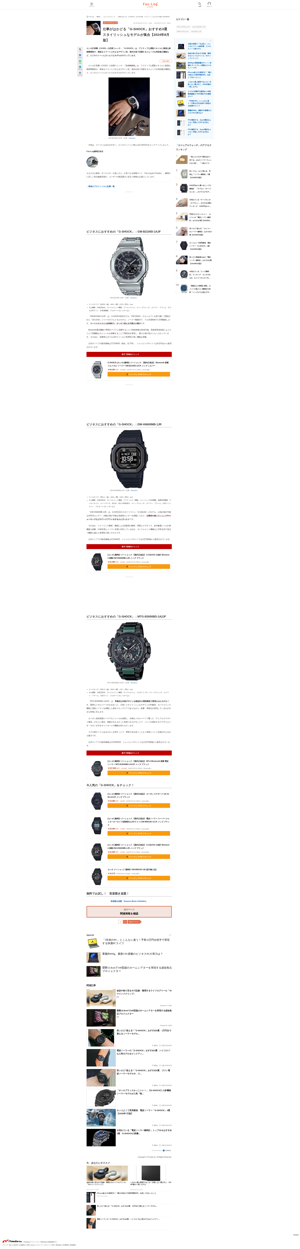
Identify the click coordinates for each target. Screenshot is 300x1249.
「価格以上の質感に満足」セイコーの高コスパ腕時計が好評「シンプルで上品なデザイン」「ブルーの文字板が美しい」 (200, 292)
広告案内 (22, 1245)
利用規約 (296, 1235)
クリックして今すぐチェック (140, 374)
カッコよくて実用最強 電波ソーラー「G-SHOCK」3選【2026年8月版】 (200, 246)
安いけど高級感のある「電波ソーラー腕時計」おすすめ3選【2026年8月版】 (200, 260)
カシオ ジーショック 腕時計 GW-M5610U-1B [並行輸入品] (132, 870)
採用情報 (66, 1245)
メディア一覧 (6, 1245)
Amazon (132, 138)
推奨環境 (73, 1245)
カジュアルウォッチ (110, 23)
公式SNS (15, 1245)
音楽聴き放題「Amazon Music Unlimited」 (129, 901)
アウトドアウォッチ (183, 27)
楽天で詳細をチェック (130, 354)
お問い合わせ (30, 1245)
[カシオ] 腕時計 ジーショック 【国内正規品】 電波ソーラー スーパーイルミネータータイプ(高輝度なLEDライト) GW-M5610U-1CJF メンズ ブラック (139, 822)
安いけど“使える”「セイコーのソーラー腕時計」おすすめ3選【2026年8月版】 (200, 232)
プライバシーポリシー (43, 1245)
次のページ (133, 922)
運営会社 (59, 1245)
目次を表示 (165, 61)
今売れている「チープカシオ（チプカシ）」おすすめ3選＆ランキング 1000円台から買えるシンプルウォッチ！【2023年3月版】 (200, 206)
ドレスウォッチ (196, 31)
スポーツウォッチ (182, 31)
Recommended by (157, 1150)
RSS (53, 1245)
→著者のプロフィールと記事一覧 (100, 186)
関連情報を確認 (129, 913)
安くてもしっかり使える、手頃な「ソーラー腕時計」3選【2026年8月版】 (200, 174)
